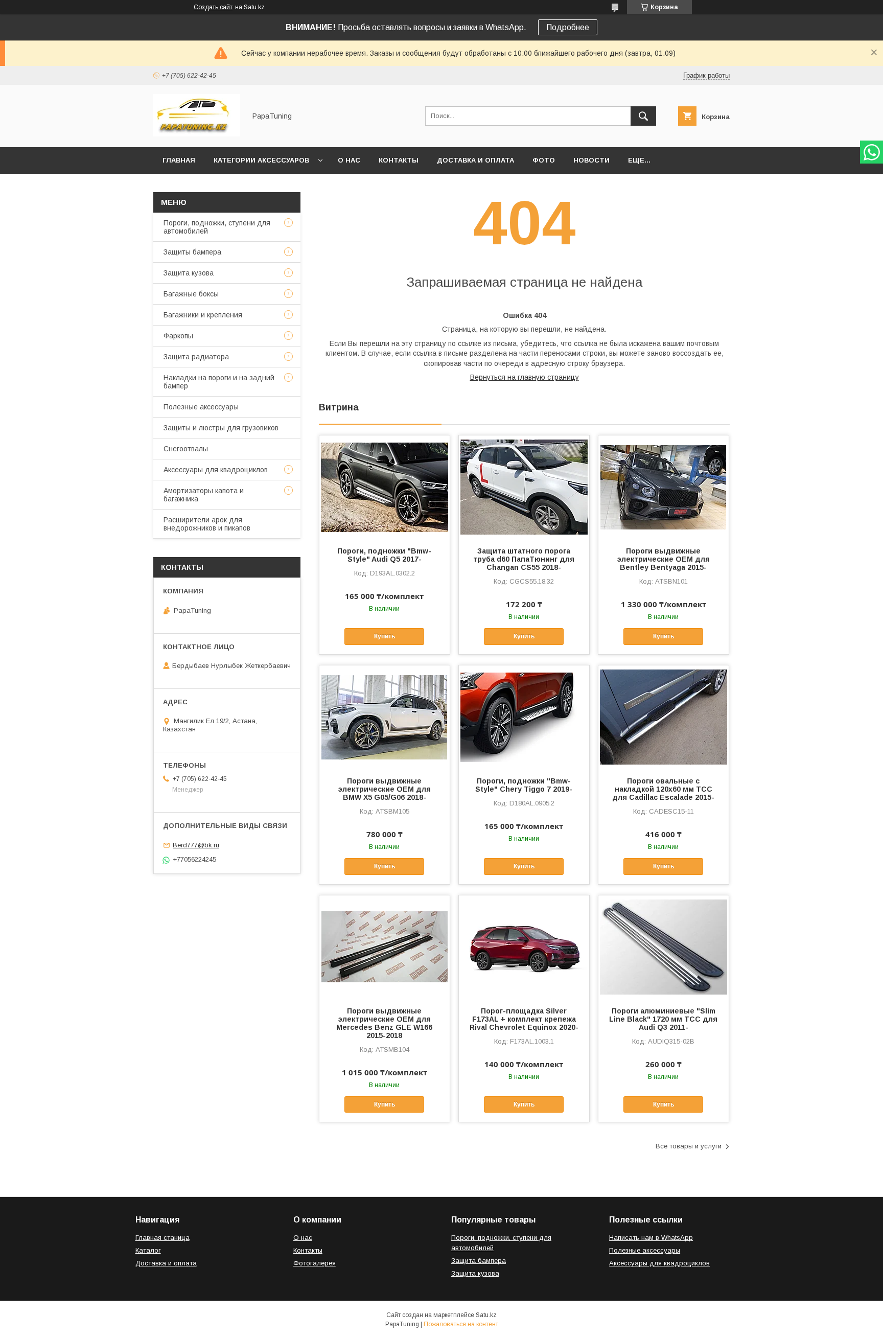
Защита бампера (478, 1260)
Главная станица (162, 1237)
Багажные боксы (191, 294)
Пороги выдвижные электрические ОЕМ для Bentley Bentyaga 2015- (663, 559)
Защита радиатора (196, 357)
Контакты (399, 160)
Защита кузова (189, 273)
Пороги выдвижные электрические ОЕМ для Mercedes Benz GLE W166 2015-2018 (384, 1023)
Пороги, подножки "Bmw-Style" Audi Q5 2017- (384, 555)
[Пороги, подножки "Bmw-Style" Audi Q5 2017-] (384, 486)
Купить (384, 636)
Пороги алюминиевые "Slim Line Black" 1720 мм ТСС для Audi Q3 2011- (663, 1019)
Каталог (148, 1250)
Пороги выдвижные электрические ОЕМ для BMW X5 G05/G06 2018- (384, 789)
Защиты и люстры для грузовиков (221, 428)
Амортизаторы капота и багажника (204, 495)
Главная (178, 160)
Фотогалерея (314, 1263)
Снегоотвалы (186, 449)
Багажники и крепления (203, 315)
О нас (349, 160)
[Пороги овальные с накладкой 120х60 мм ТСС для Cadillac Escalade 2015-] (663, 716)
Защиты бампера (192, 252)
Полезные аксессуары (201, 407)
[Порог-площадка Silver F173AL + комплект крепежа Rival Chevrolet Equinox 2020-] (524, 946)
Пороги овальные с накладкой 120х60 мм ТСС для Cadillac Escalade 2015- (663, 789)
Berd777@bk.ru (196, 845)
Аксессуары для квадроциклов (216, 470)
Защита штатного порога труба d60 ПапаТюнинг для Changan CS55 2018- (523, 559)
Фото (543, 160)
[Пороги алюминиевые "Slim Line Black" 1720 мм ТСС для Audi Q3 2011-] (663, 946)
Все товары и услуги (689, 1146)
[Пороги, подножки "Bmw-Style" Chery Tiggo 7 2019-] (524, 716)
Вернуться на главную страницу (524, 377)
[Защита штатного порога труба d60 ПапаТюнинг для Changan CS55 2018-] (524, 486)
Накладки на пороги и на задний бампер (219, 382)
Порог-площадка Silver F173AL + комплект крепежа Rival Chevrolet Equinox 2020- (524, 1019)
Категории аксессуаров (261, 160)
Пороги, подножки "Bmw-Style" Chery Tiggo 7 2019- (523, 785)
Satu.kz (486, 1315)
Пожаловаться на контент (461, 1324)
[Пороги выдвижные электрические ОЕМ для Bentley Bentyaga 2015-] (663, 486)
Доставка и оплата (475, 160)
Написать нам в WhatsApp (651, 1237)
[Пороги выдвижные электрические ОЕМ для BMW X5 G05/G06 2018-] (384, 716)
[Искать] (643, 116)
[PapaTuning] (196, 134)
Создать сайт (213, 7)
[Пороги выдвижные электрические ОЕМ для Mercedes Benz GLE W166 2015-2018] (384, 946)
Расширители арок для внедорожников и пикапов (207, 524)
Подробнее (567, 27)
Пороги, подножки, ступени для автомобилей (217, 227)
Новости (591, 160)
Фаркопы (178, 336)
